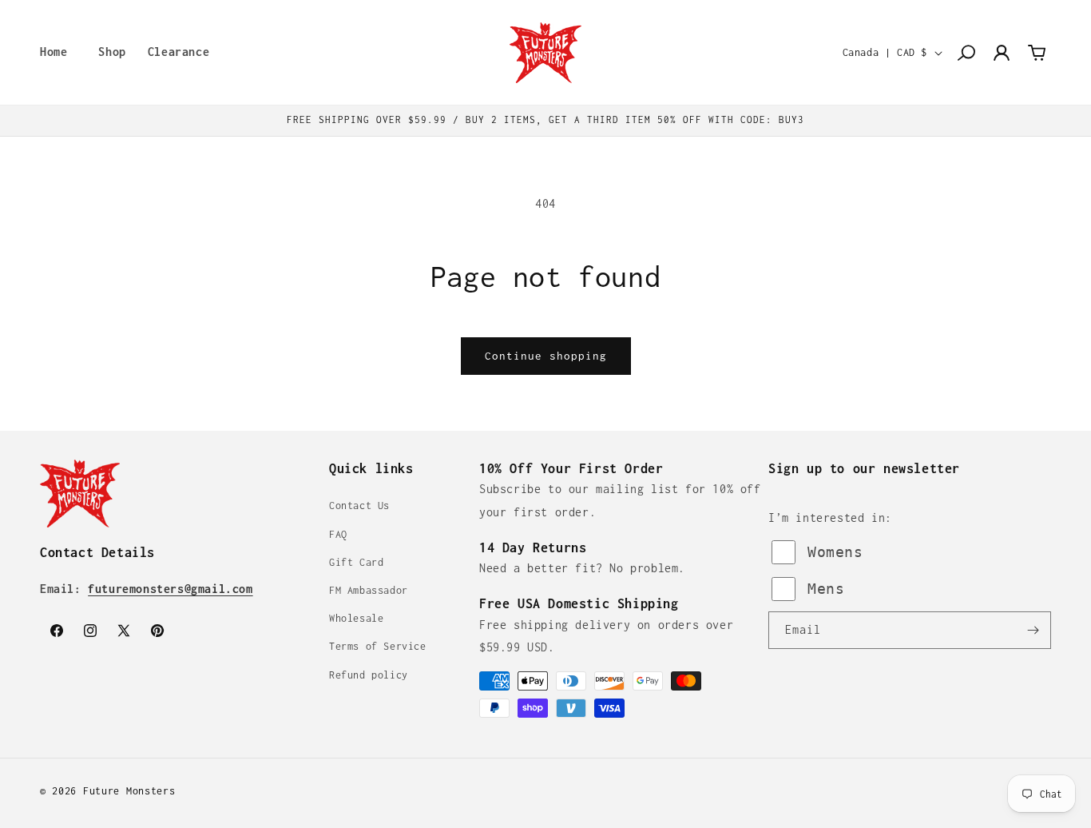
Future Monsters (129, 791)
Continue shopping (546, 355)
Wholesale (356, 618)
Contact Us (359, 506)
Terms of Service (377, 646)
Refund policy (368, 675)
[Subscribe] (1032, 630)
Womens (835, 551)
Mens (825, 588)
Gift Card (356, 562)
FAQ (338, 534)
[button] (107, 52)
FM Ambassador (368, 590)
